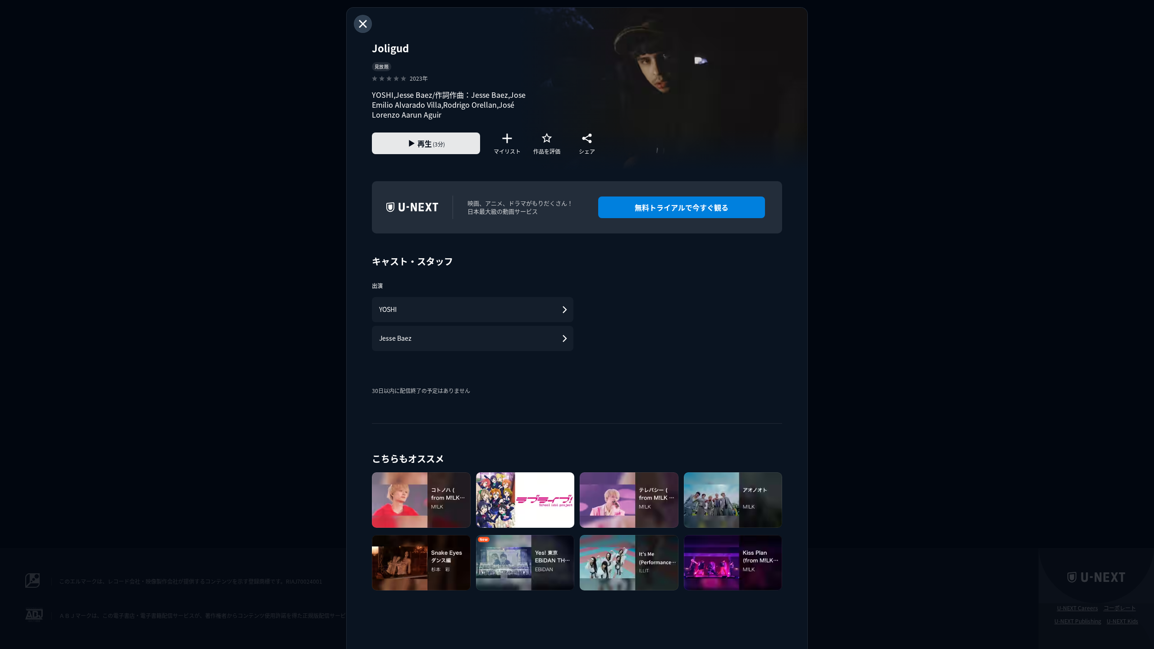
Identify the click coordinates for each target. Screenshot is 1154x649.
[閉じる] (363, 24)
